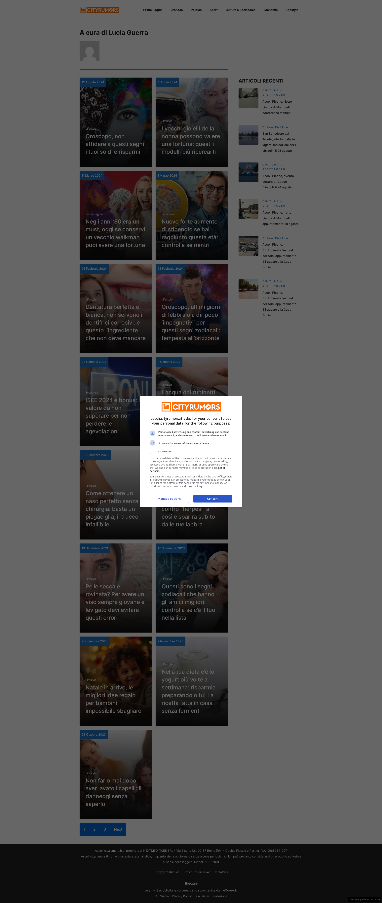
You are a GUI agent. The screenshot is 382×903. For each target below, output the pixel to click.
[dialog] (191, 451)
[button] (191, 451)
